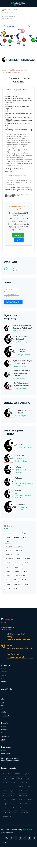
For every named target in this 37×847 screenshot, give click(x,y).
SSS (2, 733)
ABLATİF (25, 176)
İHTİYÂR (8, 571)
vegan (5, 778)
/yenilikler (19, 456)
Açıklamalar (4, 730)
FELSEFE (16, 537)
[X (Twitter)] (11, 838)
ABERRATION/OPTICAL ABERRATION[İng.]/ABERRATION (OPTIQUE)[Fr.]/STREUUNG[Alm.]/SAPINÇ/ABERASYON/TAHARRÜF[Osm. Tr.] (18, 99)
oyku (11, 791)
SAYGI (25, 571)
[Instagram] (20, 838)
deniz (27, 804)
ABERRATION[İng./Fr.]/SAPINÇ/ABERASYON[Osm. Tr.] (18, 125)
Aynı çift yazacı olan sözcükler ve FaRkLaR (22, 326)
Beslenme (24, 812)
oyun (4, 791)
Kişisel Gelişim (5, 715)
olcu (28, 791)
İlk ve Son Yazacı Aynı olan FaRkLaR (22, 384)
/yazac (18, 490)
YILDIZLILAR (7, 774)
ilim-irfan (30, 808)
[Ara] (29, 26)
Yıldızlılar (3, 712)
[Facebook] (15, 838)
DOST (19, 559)
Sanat (2, 702)
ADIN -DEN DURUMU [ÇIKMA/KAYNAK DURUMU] (18, 190)
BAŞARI (24, 580)
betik (15, 812)
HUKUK (8, 563)
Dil (2, 709)
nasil (4, 795)
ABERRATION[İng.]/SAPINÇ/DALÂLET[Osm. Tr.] (18, 113)
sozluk (5, 782)
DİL (16, 533)
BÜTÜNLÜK (9, 554)
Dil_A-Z (13, 804)
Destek (3, 739)
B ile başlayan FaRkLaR (22, 337)
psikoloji (20, 787)
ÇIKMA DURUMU (9, 171)
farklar (5, 808)
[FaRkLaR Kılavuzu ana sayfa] (1, 26)
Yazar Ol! (3, 675)
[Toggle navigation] (34, 26)
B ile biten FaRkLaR (21, 350)
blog (28, 787)
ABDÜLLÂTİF (9, 90)
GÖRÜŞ (15, 580)
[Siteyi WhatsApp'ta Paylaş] (34, 838)
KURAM (25, 563)
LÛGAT (8, 537)
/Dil (20, 444)
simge (13, 782)
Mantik (12, 795)
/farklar (19, 467)
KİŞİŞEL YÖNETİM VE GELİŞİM (14, 546)
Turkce (20, 778)
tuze (12, 778)
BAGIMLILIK (7, 816)
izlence (13, 799)
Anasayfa (5, 40)
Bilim (2, 699)
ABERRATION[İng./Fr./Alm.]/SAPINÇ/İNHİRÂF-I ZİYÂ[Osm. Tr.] (18, 108)
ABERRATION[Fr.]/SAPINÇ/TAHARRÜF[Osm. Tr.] (18, 130)
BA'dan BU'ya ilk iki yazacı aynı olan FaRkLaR (21, 373)
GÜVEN (17, 571)
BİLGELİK (8, 550)
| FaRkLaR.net (26, 830)
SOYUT (8, 588)
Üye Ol (18, 240)
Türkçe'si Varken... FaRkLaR (23, 411)
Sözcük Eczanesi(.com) (7, 623)
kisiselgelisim (23, 795)
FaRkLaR (8, 533)
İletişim (3, 678)
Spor (2, 705)
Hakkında (4, 672)
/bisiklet (21, 504)
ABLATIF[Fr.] (8, 176)
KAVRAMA (17, 584)
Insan (21, 799)
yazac (27, 774)
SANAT (8, 542)
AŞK (18, 554)
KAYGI (26, 584)
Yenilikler (3, 681)
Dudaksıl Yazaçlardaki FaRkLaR (19, 70)
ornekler (20, 791)
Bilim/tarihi (6, 812)
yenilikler (18, 774)
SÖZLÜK (23, 533)
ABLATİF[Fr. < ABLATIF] (11, 169)
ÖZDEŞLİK (9, 576)
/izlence (18, 478)
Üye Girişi (18, 235)
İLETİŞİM (27, 559)
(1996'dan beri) (11, 14)
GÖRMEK (8, 567)
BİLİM (24, 537)
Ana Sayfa (5, 70)
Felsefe (3, 696)
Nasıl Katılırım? (5, 736)
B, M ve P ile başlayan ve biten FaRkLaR (22, 362)
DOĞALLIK (18, 567)
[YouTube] (25, 838)
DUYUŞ (16, 588)
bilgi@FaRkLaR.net (19, 2)
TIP (12, 787)
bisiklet (13, 808)
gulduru (29, 799)
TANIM (8, 584)
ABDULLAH (25, 90)
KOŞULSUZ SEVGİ (21, 576)
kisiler (5, 799)
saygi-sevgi (23, 782)
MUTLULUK (18, 550)
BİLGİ (7, 580)
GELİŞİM (16, 563)
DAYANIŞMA (9, 559)
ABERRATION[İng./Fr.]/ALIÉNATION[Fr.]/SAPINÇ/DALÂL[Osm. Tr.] (18, 118)
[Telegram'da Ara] (29, 838)
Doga (5, 804)
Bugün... (19, 5)
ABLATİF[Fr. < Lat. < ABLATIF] (13, 187)
